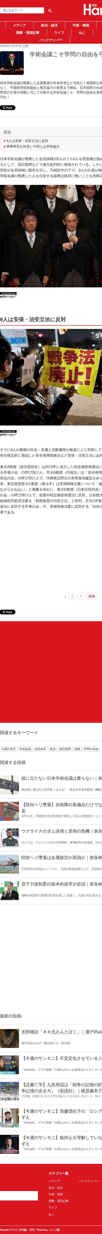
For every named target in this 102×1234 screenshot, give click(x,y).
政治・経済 (49, 25)
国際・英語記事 (27, 32)
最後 (91, 596)
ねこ (82, 32)
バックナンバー (51, 40)
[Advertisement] (51, 672)
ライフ (59, 32)
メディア (19, 25)
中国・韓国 (81, 25)
